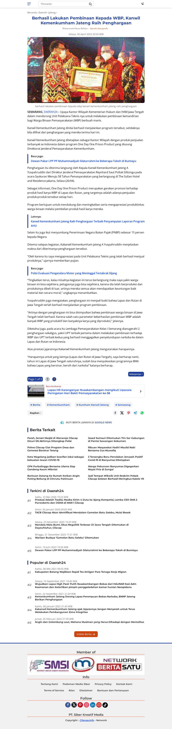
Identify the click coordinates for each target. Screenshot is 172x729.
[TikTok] (105, 705)
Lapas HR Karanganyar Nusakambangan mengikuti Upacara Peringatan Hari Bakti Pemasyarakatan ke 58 (90, 391)
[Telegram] (135, 412)
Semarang (124, 404)
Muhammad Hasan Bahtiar (75, 28)
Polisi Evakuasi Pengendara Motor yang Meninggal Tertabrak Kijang (74, 273)
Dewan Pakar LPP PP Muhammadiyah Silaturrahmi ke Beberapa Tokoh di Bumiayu (83, 161)
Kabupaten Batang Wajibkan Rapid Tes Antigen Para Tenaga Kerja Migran (80, 571)
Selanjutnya (135, 374)
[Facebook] (68, 705)
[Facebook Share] (115, 412)
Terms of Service (54, 690)
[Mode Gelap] (143, 3)
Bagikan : (35, 413)
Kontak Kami (124, 684)
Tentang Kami (49, 684)
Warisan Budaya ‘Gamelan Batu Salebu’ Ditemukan (67, 537)
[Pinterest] (80, 705)
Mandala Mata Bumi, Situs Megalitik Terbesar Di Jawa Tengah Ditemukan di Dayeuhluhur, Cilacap (82, 526)
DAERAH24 (50, 112)
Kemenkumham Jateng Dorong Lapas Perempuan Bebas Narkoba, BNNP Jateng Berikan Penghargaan (85, 598)
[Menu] (29, 4)
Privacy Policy (103, 684)
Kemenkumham (59, 404)
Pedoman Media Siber (76, 684)
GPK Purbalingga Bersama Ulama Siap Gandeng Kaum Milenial (51, 468)
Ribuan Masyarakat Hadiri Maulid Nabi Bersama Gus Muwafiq (111, 449)
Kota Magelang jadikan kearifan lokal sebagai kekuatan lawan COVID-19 (55, 458)
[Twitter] (121, 412)
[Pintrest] (128, 412)
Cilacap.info (87, 720)
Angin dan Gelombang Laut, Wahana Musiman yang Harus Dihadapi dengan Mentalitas (89, 622)
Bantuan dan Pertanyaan (113, 690)
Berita (36, 404)
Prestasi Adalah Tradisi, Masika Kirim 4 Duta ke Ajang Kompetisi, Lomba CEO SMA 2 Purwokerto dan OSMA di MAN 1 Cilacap (86, 501)
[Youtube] (99, 705)
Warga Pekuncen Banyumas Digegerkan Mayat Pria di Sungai (113, 468)
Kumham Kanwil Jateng (94, 404)
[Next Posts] (140, 391)
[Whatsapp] (142, 412)
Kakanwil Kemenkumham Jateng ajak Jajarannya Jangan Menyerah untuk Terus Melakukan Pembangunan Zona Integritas (85, 611)
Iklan (72, 690)
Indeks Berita (84, 634)
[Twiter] (74, 705)
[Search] (90, 4)
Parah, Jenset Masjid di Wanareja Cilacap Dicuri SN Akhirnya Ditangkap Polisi (52, 440)
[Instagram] (86, 705)
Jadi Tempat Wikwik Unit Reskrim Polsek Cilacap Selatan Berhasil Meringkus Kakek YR (116, 477)
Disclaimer (86, 690)
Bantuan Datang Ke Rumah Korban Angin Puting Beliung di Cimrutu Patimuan (53, 477)
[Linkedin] (92, 705)
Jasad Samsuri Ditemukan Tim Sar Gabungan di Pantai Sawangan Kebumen (116, 440)
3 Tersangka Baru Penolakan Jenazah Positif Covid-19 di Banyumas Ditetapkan (115, 458)
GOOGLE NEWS (103, 422)
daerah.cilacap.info (99, 28)
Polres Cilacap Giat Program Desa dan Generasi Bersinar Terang (50, 449)
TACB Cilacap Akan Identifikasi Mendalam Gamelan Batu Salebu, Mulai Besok (83, 512)
